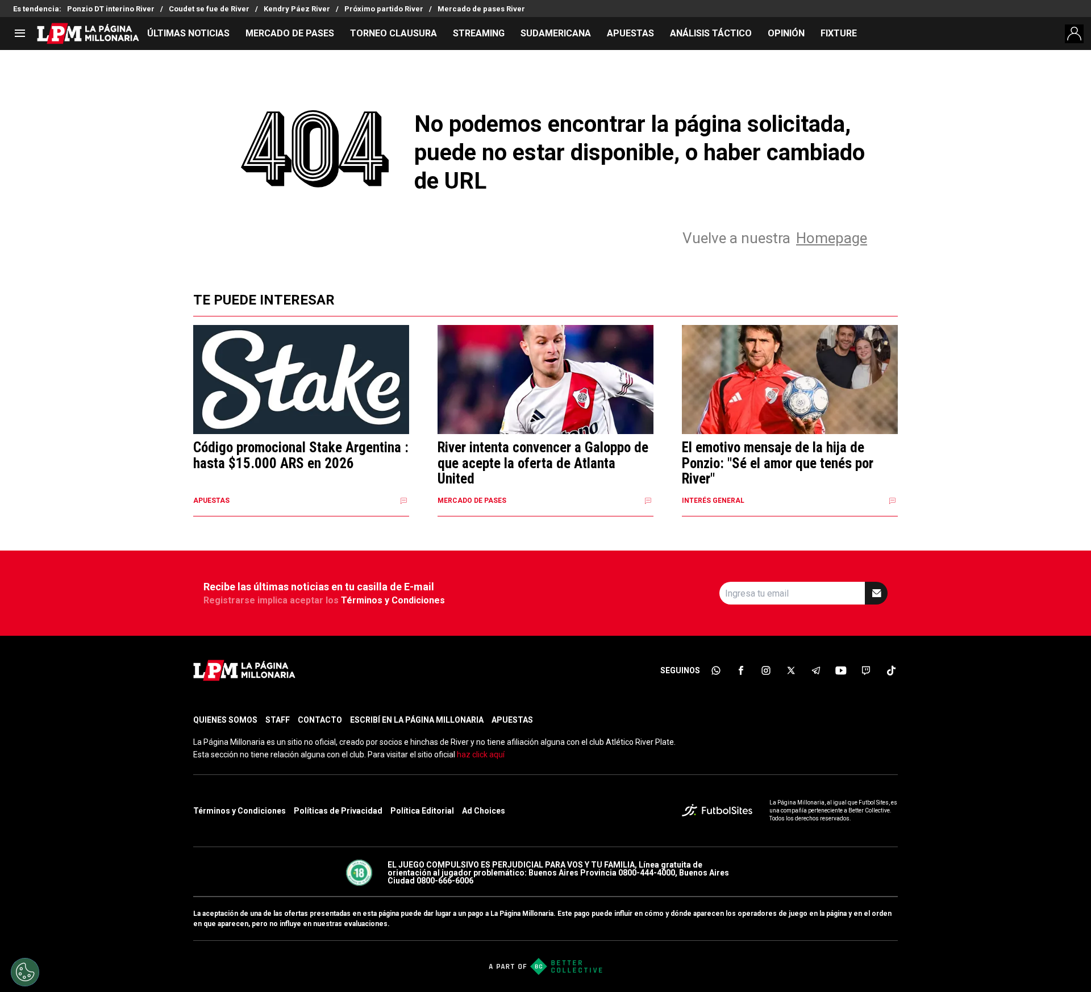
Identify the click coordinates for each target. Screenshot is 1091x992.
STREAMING (479, 33)
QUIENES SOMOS (225, 719)
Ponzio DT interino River (111, 9)
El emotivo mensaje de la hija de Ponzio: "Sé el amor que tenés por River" (777, 463)
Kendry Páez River (297, 9)
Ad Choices (483, 810)
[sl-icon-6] (841, 670)
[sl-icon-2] (741, 670)
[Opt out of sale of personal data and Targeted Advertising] (25, 972)
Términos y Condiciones (393, 600)
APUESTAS (630, 33)
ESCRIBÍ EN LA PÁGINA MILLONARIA (417, 719)
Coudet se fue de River (209, 9)
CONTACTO (320, 719)
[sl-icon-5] (816, 670)
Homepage (831, 238)
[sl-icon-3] (766, 670)
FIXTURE (839, 33)
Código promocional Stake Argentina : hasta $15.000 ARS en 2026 (301, 455)
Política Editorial (422, 810)
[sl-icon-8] (891, 670)
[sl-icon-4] (791, 670)
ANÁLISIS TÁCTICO (711, 33)
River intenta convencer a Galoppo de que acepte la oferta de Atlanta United (543, 463)
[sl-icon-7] (866, 670)
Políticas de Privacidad (338, 810)
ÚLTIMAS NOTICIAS (188, 33)
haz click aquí (481, 754)
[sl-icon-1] (716, 670)
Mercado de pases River (481, 9)
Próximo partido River (383, 9)
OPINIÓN (786, 33)
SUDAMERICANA (555, 33)
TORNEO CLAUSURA (393, 33)
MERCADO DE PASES (289, 33)
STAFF (277, 719)
